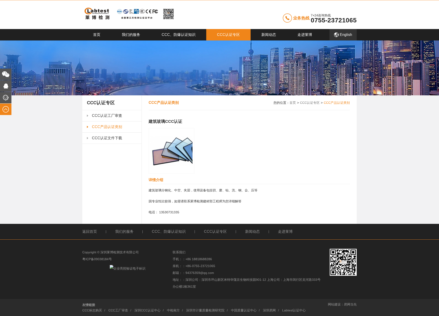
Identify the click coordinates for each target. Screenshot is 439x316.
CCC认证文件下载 (107, 138)
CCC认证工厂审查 (107, 116)
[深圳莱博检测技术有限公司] (128, 14)
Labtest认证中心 (294, 310)
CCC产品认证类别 (107, 127)
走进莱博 (304, 35)
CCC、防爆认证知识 (178, 35)
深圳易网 (269, 310)
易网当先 (350, 304)
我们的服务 (131, 35)
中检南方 (173, 310)
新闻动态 (268, 35)
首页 (96, 35)
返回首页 (89, 231)
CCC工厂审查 (118, 310)
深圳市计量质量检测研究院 (205, 310)
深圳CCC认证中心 (147, 310)
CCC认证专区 (228, 35)
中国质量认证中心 (244, 310)
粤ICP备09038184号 (97, 259)
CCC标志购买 (92, 310)
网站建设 (334, 304)
